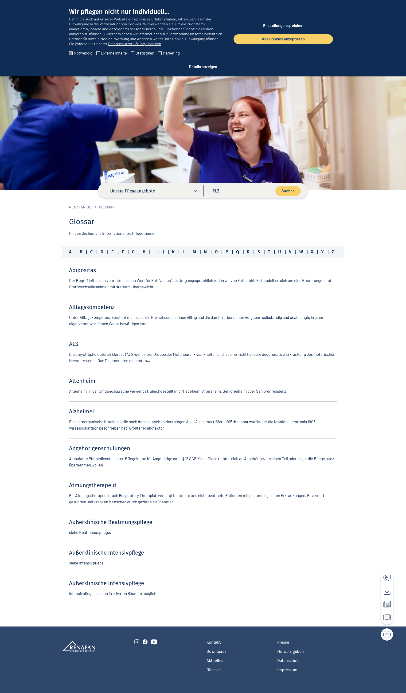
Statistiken (145, 53)
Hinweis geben (290, 651)
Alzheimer (81, 411)
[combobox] (154, 192)
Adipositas (82, 270)
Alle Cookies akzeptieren (283, 38)
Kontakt (214, 642)
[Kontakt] (384, 576)
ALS (73, 344)
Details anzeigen (203, 66)
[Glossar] (384, 616)
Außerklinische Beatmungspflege (110, 522)
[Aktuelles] (384, 603)
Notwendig (83, 53)
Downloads (216, 651)
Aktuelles (215, 660)
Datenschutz (288, 660)
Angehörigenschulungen (99, 448)
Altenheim (82, 381)
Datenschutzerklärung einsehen (134, 43)
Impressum (287, 669)
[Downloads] (384, 589)
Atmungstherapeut (93, 485)
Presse (283, 642)
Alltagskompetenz (91, 307)
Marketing (171, 53)
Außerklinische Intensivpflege (106, 552)
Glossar (213, 669)
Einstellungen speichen (283, 25)
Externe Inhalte (114, 53)
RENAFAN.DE (80, 207)
